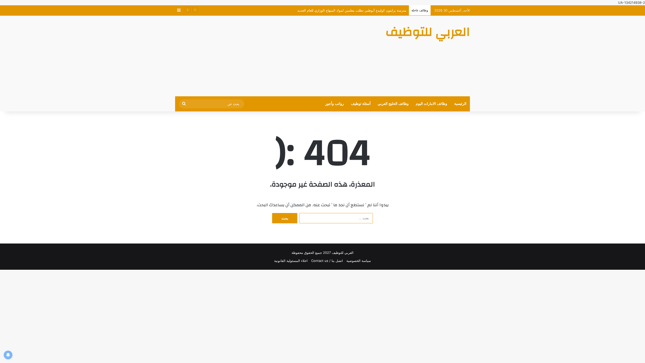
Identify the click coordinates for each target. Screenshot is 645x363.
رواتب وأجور (334, 104)
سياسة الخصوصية (358, 261)
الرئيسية (460, 104)
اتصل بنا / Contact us (327, 261)
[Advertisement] (272, 56)
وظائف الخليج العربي (393, 104)
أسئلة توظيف (361, 104)
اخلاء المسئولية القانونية (291, 261)
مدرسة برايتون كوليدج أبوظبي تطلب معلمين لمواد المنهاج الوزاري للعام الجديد (351, 10)
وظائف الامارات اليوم (431, 104)
